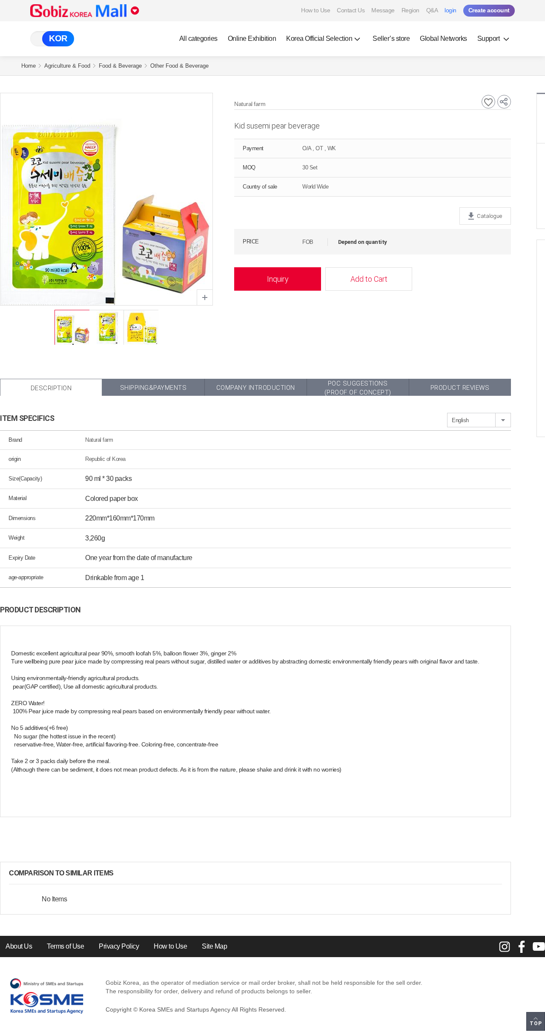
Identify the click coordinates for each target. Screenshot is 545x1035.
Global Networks (443, 38)
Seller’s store (391, 38)
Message (383, 10)
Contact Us (350, 10)
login (450, 10)
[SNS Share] (504, 102)
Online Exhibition (252, 38)
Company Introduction (255, 388)
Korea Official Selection (319, 38)
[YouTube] (538, 946)
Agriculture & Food (67, 66)
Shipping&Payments (153, 388)
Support (489, 38)
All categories (198, 38)
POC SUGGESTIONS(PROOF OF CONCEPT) (357, 388)
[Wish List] (488, 102)
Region (410, 10)
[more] (120, 873)
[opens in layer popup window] (205, 297)
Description (51, 388)
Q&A (432, 10)
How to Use (315, 10)
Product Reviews (460, 388)
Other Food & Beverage (179, 66)
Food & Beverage (120, 66)
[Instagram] (504, 946)
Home (28, 66)
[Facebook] (521, 946)
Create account (489, 10)
